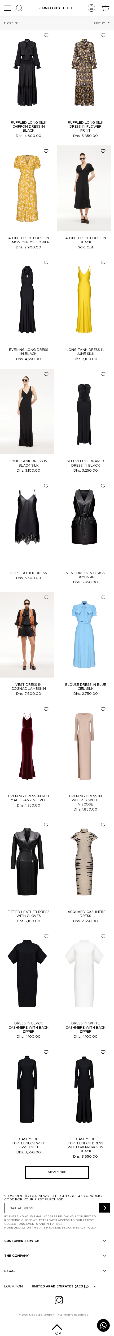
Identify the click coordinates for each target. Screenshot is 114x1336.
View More (57, 1172)
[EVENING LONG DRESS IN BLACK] (27, 300)
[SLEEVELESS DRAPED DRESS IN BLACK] (84, 411)
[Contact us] (103, 1325)
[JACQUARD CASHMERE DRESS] (84, 862)
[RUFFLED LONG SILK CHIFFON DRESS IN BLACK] (27, 72)
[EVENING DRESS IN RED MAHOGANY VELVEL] (27, 746)
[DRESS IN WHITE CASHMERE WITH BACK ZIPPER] (84, 973)
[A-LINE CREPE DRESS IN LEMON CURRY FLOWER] (27, 188)
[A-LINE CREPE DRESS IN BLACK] (84, 188)
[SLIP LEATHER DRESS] (27, 523)
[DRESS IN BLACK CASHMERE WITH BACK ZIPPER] (27, 973)
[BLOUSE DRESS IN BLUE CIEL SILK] (84, 635)
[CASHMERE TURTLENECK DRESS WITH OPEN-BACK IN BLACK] (84, 1089)
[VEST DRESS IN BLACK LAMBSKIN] (84, 523)
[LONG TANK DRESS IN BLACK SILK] (27, 411)
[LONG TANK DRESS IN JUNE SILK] (84, 300)
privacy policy (85, 1228)
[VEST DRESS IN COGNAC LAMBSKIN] (27, 635)
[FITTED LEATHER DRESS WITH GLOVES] (27, 862)
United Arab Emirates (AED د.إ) (60, 1286)
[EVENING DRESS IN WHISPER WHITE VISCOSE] (84, 746)
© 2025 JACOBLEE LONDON (37, 1315)
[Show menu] (8, 8)
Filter (9, 23)
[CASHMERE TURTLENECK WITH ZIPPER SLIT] (27, 1089)
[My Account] (91, 8)
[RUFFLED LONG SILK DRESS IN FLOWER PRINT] (84, 72)
